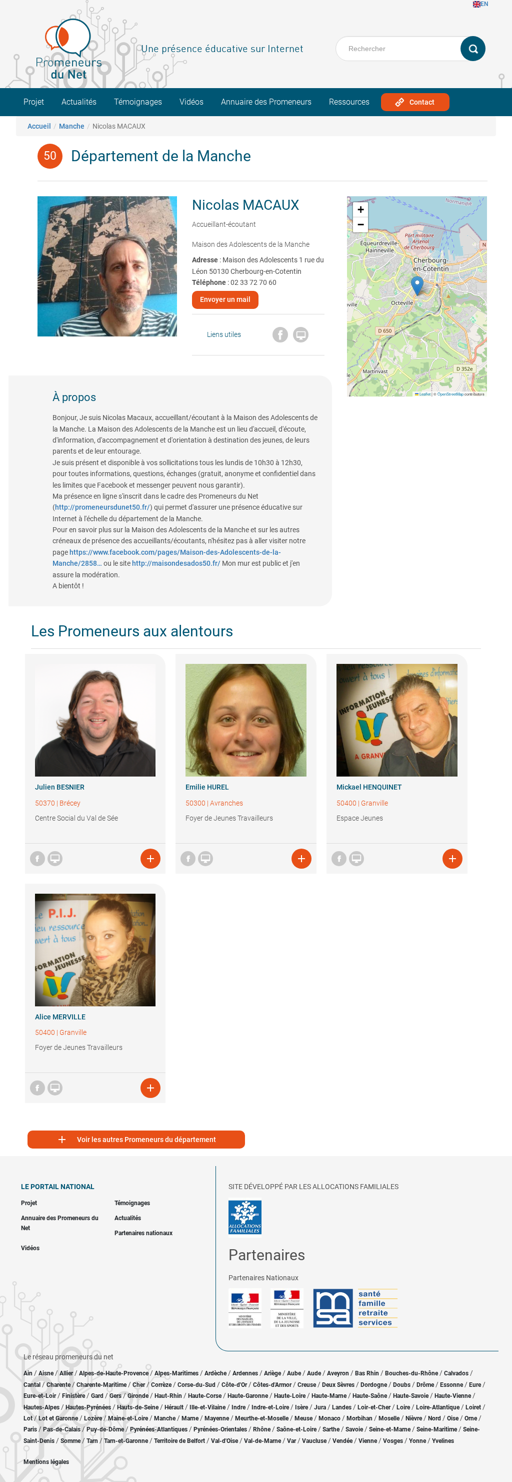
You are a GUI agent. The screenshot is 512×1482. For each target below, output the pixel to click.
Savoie (354, 1429)
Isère (301, 1407)
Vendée (342, 1440)
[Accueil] (69, 49)
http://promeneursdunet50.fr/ (102, 507)
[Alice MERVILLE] (95, 950)
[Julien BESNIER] (95, 720)
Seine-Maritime (436, 1429)
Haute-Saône (369, 1395)
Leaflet (424, 394)
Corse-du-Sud (197, 1384)
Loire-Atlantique (438, 1407)
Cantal (32, 1384)
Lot (28, 1418)
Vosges (393, 1440)
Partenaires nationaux (143, 1233)
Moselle (389, 1418)
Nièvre (414, 1418)
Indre (239, 1407)
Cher (138, 1384)
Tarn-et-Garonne (126, 1440)
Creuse (307, 1384)
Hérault (174, 1407)
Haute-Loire (290, 1395)
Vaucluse (314, 1440)
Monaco (329, 1418)
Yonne (417, 1440)
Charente (58, 1384)
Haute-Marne (329, 1395)
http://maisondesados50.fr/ (176, 563)
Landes (342, 1407)
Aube (294, 1373)
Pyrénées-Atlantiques (159, 1429)
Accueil (39, 126)
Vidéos (192, 102)
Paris (30, 1429)
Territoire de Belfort (179, 1440)
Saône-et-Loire (296, 1429)
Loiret (473, 1407)
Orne (470, 1418)
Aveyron (338, 1373)
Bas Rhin (367, 1373)
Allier (66, 1373)
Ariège (272, 1373)
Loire (403, 1407)
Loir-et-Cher (374, 1407)
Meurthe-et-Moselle (261, 1418)
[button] (417, 286)
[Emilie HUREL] (246, 720)
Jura (320, 1407)
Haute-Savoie (410, 1395)
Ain (29, 1373)
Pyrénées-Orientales (220, 1429)
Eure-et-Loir (40, 1395)
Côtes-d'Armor (272, 1384)
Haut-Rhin (168, 1395)
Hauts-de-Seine (137, 1407)
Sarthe (331, 1429)
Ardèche (215, 1373)
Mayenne (216, 1418)
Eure (475, 1384)
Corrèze (161, 1384)
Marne (190, 1418)
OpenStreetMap (451, 394)
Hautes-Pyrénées (88, 1407)
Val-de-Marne (262, 1440)
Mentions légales (46, 1461)
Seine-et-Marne (389, 1429)
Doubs (401, 1384)
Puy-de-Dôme (105, 1429)
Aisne (46, 1373)
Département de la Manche (161, 156)
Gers (116, 1395)
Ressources (349, 102)
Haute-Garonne (248, 1395)
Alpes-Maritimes (176, 1373)
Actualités (79, 102)
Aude (314, 1373)
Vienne (367, 1440)
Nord (434, 1418)
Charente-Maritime (101, 1384)
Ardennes (245, 1373)
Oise (452, 1418)
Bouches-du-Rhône (411, 1373)
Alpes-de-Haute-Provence (113, 1373)
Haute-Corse (205, 1395)
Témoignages (138, 102)
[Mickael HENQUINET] (397, 720)
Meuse (303, 1418)
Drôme (425, 1384)
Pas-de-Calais (61, 1429)
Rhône (261, 1429)
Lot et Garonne (58, 1418)
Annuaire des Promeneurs (266, 102)
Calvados (456, 1373)
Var (291, 1440)
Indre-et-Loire (270, 1407)
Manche (71, 126)
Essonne (451, 1384)
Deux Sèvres (338, 1384)
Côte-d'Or (234, 1384)
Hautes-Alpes (42, 1407)
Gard (97, 1395)
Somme (70, 1440)
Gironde (138, 1395)
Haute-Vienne (452, 1395)
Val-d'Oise (224, 1440)
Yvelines (443, 1440)
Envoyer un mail (225, 299)
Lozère (93, 1418)
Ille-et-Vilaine (208, 1407)
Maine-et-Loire (128, 1418)
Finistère (73, 1395)
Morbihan (359, 1418)
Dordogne (373, 1384)
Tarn (92, 1440)
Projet (34, 102)
